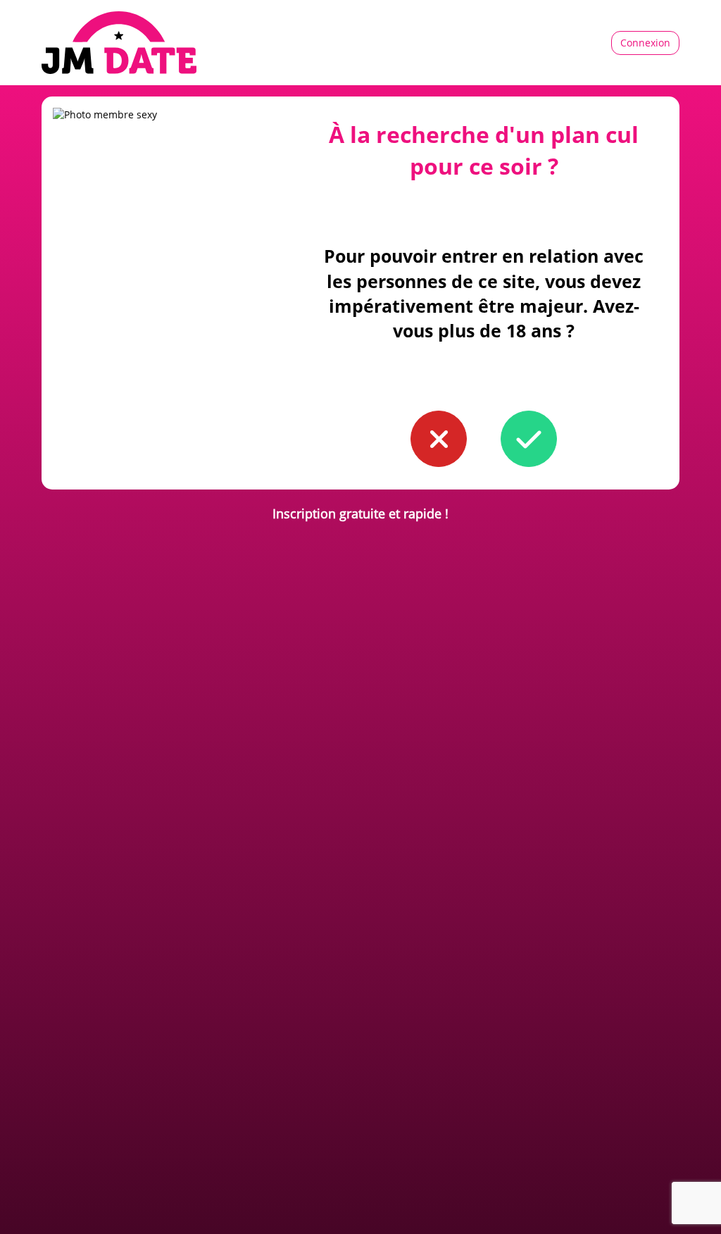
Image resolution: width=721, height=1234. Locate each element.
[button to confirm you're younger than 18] (438, 439)
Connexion (645, 42)
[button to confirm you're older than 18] (529, 439)
